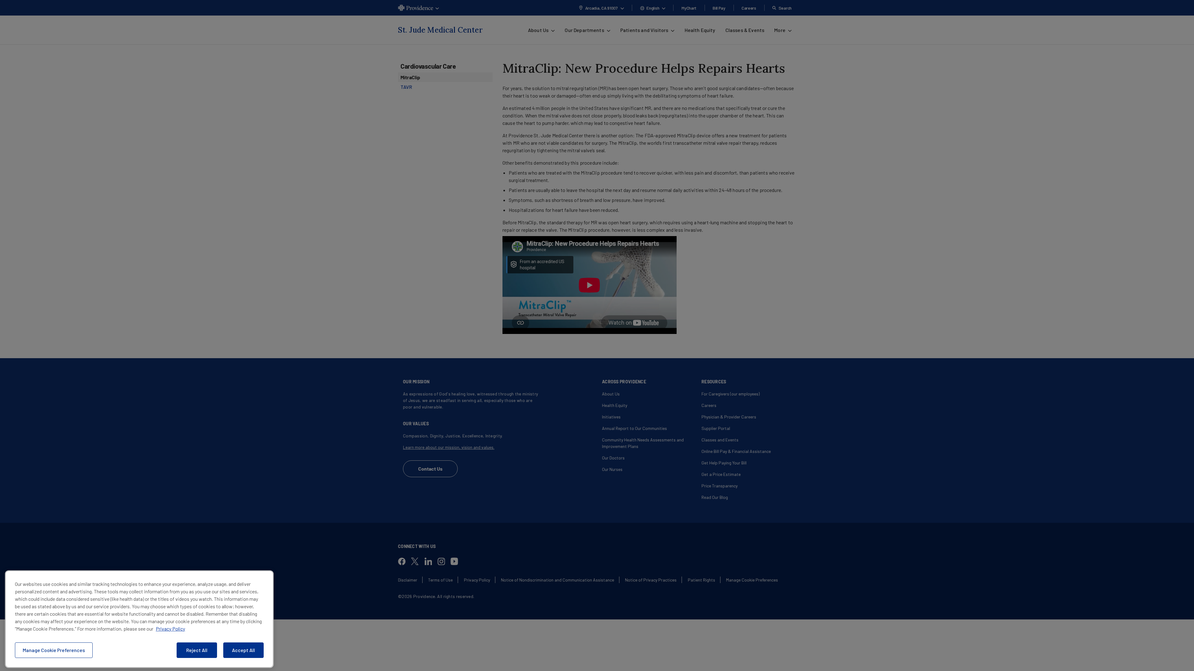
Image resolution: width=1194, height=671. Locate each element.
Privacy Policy (170, 629)
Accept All (243, 650)
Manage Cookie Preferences (54, 650)
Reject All (196, 650)
